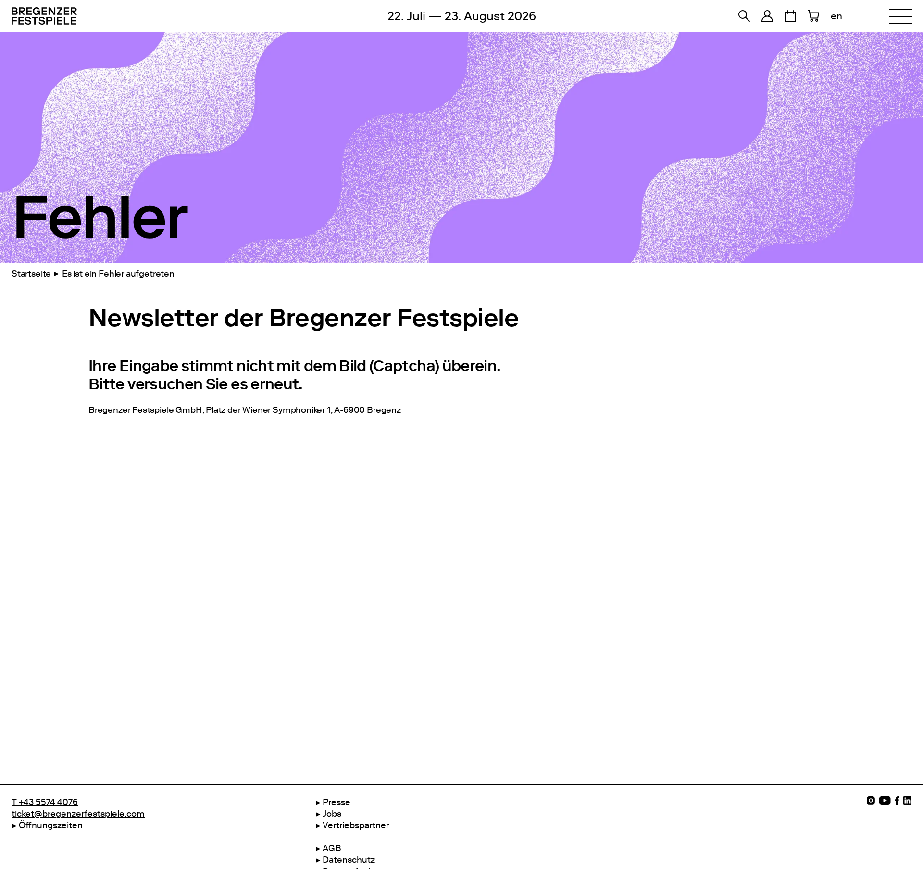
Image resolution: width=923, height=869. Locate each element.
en (836, 16)
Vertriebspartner (356, 825)
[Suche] (744, 16)
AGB (332, 848)
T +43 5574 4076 (45, 802)
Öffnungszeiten (51, 825)
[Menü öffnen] (900, 16)
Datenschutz (349, 860)
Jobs (332, 813)
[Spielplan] (790, 16)
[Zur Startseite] (98, 16)
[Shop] (767, 16)
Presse (336, 802)
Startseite (31, 273)
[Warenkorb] (813, 16)
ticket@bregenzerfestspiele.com (78, 813)
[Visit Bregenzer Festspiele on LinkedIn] (907, 800)
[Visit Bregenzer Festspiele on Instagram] (871, 800)
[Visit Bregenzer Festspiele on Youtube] (885, 800)
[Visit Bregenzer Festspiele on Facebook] (897, 800)
